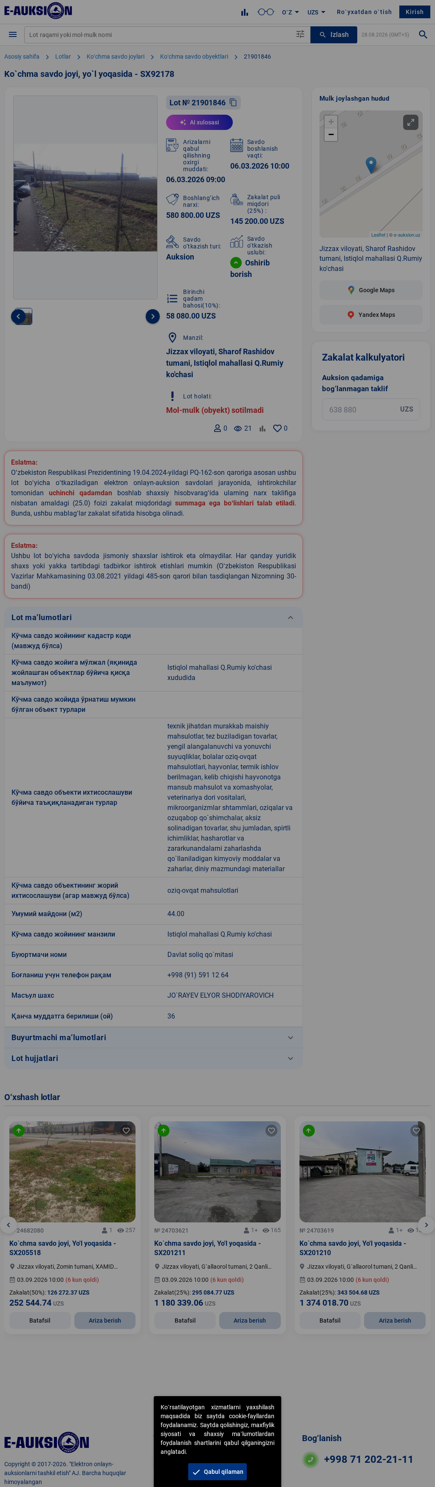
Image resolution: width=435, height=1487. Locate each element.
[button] (217, 1471)
